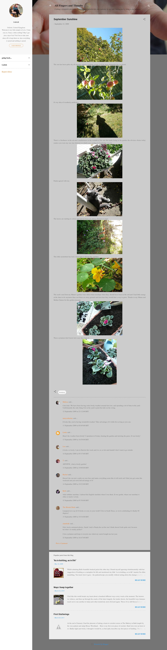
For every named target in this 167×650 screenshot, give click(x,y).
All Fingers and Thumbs (69, 5)
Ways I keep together (63, 587)
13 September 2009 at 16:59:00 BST (76, 439)
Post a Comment (61, 543)
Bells (64, 491)
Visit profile (16, 45)
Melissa (65, 402)
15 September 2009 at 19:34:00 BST (76, 517)
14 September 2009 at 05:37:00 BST (76, 453)
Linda (65, 432)
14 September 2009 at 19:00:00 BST (76, 468)
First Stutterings (61, 614)
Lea (64, 446)
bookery (62, 392)
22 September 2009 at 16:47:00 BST (76, 537)
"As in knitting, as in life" (65, 560)
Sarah (16, 22)
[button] (144, 19)
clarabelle (66, 523)
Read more (140, 580)
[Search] (148, 6)
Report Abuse (7, 71)
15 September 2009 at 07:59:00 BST (76, 500)
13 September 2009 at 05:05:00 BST (76, 425)
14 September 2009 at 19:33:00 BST (76, 484)
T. (63, 460)
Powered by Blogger (101, 644)
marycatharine (68, 418)
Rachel (65, 474)
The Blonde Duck (69, 507)
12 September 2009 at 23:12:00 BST (76, 411)
